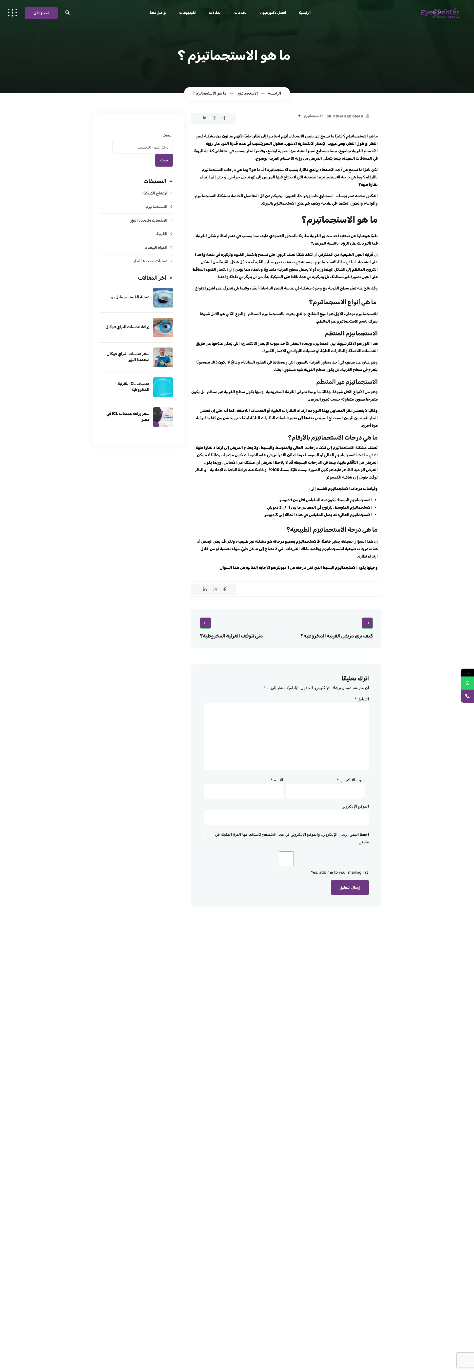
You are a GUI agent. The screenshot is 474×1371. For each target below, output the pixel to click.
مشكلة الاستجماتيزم (350, 447)
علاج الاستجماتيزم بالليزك (283, 203)
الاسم (277, 780)
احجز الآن (41, 13)
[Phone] (467, 696)
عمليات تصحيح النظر (150, 261)
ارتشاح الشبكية (154, 193)
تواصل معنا (158, 13)
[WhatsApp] (467, 683)
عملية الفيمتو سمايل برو (129, 297)
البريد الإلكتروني (351, 780)
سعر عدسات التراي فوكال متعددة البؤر (128, 356)
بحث (164, 160)
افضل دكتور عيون (273, 13)
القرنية (161, 234)
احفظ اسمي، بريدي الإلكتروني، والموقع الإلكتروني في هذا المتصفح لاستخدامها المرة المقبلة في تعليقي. (292, 838)
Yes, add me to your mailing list (340, 872)
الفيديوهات (187, 13)
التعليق (362, 699)
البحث (167, 135)
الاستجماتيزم (313, 116)
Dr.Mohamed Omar (344, 116)
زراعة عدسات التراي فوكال (127, 327)
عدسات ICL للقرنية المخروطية (133, 386)
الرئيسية (305, 13)
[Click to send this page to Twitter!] (195, 118)
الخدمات (240, 13)
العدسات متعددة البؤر (148, 220)
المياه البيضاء (156, 247)
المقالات (215, 13)
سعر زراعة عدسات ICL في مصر (127, 416)
